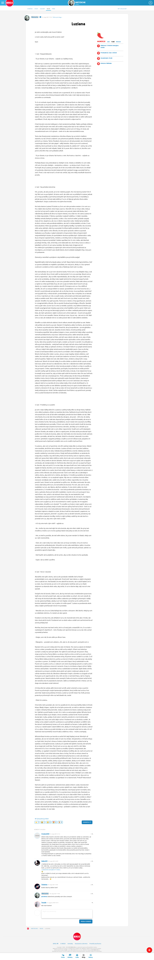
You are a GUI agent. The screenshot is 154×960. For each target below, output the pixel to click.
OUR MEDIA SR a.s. (72, 947)
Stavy (36, 9)
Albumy (42, 9)
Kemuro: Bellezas (106, 63)
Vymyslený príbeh (42, 819)
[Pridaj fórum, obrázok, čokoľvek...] (149, 950)
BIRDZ (28, 929)
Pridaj (85, 921)
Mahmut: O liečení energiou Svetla (110, 46)
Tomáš (65, 950)
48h (108, 42)
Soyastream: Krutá (106, 58)
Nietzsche (80, 3)
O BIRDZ (63, 943)
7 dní (113, 42)
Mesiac (118, 42)
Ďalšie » (57, 17)
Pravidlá (95, 943)
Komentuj (86, 822)
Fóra (53, 9)
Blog (48, 9)
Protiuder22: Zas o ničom (109, 53)
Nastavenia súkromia (81, 943)
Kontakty (70, 943)
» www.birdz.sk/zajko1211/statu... (51, 869)
